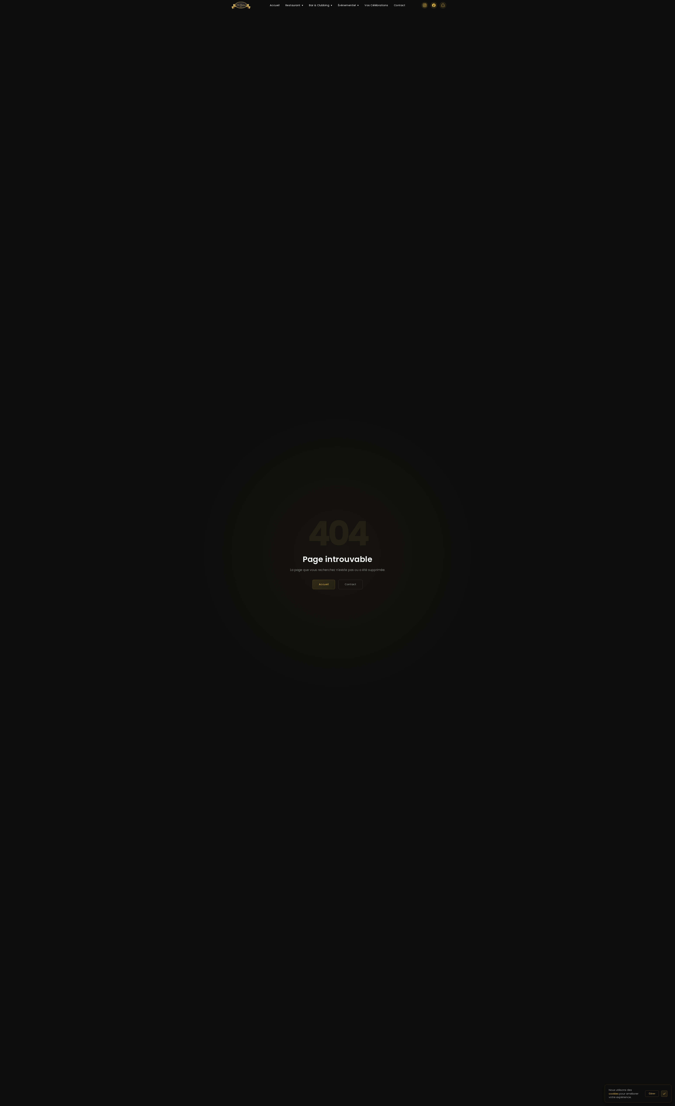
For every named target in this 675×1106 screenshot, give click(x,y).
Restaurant (294, 5)
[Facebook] (434, 5)
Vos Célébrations (376, 5)
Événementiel (348, 5)
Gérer (652, 1093)
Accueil (275, 5)
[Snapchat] (443, 5)
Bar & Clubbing (320, 5)
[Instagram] (425, 5)
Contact (399, 5)
